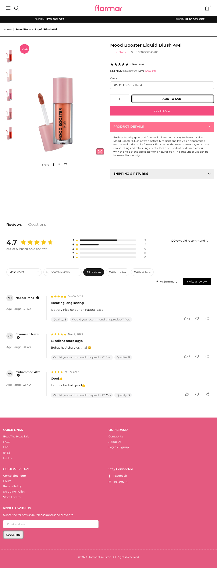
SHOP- (42, 19)
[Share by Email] (65, 165)
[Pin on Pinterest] (59, 165)
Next (103, 100)
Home (7, 29)
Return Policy (12, 486)
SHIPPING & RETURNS (131, 173)
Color (113, 78)
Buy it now (162, 110)
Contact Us (115, 436)
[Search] (16, 8)
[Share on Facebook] (53, 165)
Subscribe (13, 534)
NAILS (7, 457)
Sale (25, 48)
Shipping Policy (14, 491)
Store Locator (12, 497)
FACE (7, 441)
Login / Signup (118, 447)
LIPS (6, 447)
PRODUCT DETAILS (128, 126)
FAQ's (7, 481)
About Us (114, 441)
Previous (22, 100)
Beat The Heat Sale (16, 436)
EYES (6, 452)
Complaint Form (14, 475)
